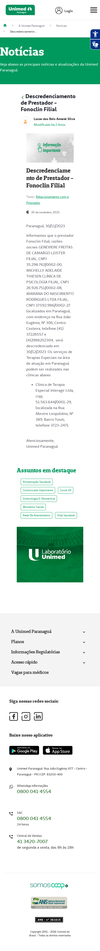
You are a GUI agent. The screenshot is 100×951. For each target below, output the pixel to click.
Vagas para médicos (30, 672)
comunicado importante (38, 490)
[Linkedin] (38, 716)
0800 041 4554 (34, 791)
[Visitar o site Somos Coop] (49, 885)
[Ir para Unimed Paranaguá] (20, 11)
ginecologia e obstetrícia (39, 498)
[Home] (6, 26)
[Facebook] (13, 716)
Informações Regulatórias (35, 651)
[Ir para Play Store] (24, 750)
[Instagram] (26, 716)
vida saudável (66, 515)
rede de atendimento (36, 515)
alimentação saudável (37, 482)
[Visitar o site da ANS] (49, 901)
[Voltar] (22, 96)
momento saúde (33, 507)
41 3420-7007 (32, 841)
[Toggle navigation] (93, 10)
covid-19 (65, 490)
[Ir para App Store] (58, 750)
